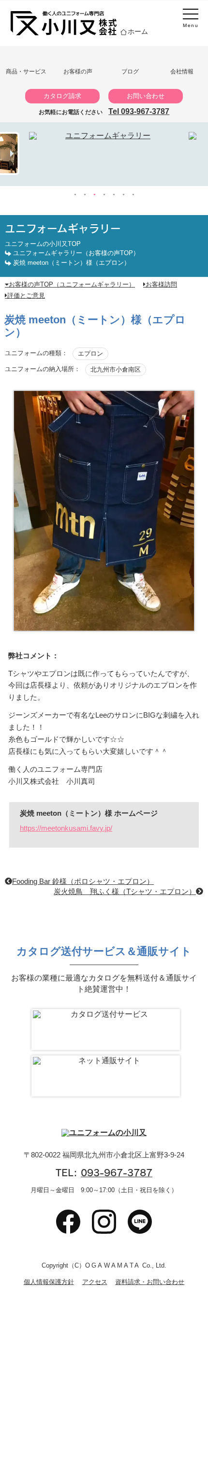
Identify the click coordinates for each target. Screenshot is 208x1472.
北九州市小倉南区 (115, 369)
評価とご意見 (26, 295)
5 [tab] (113, 194)
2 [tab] (84, 194)
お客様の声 (77, 71)
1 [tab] (75, 194)
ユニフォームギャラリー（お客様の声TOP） (76, 253)
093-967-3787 (116, 1172)
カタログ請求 (62, 96)
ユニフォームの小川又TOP (43, 243)
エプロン (90, 353)
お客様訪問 (161, 284)
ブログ (130, 71)
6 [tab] (123, 194)
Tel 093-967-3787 (138, 111)
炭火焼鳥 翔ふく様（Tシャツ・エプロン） (125, 891)
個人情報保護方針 (49, 1282)
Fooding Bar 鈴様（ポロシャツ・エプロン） (83, 881)
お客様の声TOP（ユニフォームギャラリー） (72, 284)
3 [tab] (94, 194)
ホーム (138, 31)
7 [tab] (133, 194)
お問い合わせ (145, 96)
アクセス (94, 1282)
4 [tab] (104, 194)
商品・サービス (26, 71)
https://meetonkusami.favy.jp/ (66, 828)
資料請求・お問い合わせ (149, 1282)
